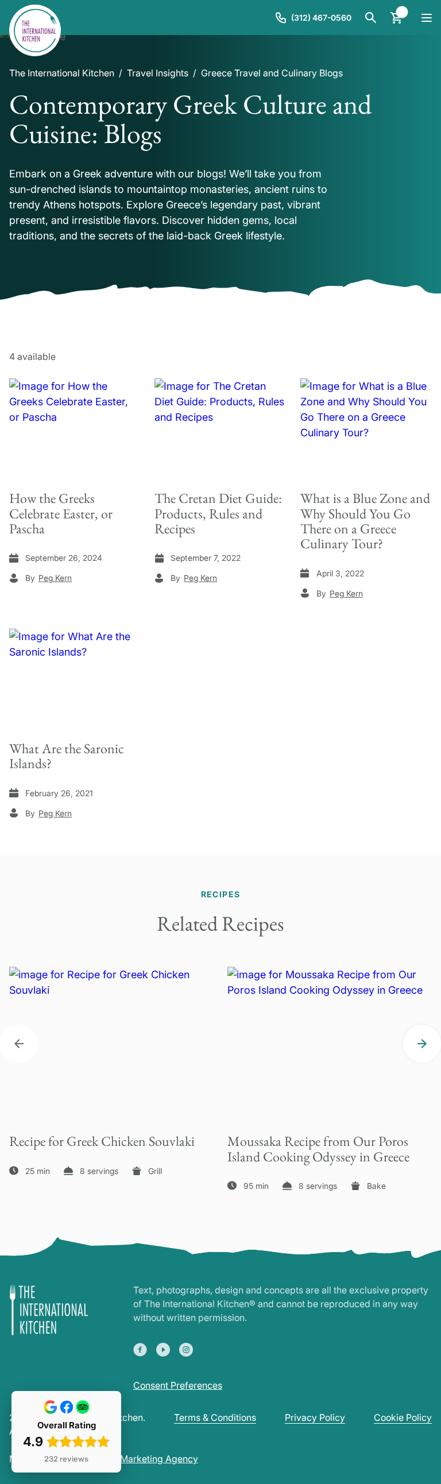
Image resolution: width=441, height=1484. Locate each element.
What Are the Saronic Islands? (66, 755)
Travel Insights (157, 73)
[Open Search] (371, 18)
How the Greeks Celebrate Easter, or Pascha (61, 513)
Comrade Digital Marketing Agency (123, 1458)
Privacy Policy (315, 1417)
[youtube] (163, 1350)
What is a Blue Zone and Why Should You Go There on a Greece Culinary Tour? (365, 520)
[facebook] (140, 1350)
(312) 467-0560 (321, 17)
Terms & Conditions (215, 1417)
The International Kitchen (61, 73)
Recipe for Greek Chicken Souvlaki (102, 1141)
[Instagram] (186, 1350)
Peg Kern (55, 578)
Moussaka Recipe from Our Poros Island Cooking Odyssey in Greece (318, 1148)
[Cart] (396, 18)
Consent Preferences (177, 1385)
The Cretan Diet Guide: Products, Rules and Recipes (218, 513)
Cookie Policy (403, 1417)
